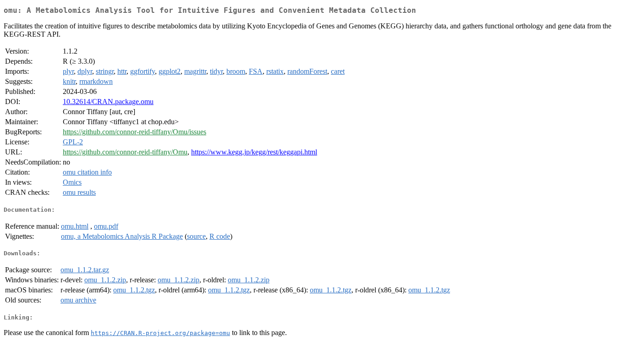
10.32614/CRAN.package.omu (108, 101)
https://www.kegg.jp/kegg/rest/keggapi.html (254, 152)
